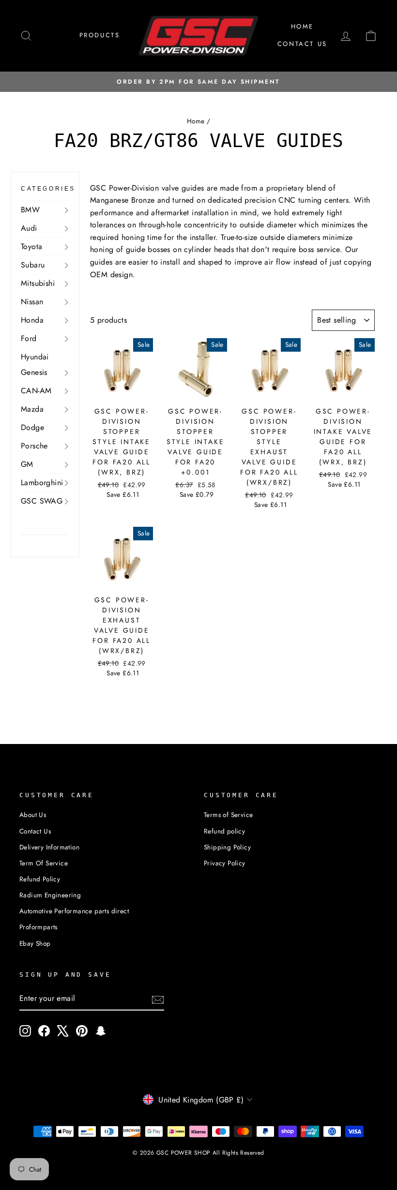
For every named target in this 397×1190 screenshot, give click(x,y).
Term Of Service (43, 863)
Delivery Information (49, 847)
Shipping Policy (227, 847)
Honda (32, 320)
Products (99, 35)
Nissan (32, 301)
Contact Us (35, 831)
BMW (30, 209)
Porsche (34, 445)
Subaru (33, 264)
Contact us (302, 43)
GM (27, 464)
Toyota (31, 246)
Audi (29, 228)
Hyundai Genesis (35, 364)
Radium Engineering (50, 895)
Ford (29, 338)
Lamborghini (42, 482)
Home (302, 26)
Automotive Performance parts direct (74, 911)
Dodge (32, 427)
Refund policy (224, 831)
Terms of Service (228, 814)
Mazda (32, 409)
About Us (32, 814)
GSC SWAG (41, 500)
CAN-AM (36, 390)
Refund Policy (39, 879)
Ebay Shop (35, 943)
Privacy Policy (224, 863)
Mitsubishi (38, 283)
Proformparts (38, 927)
